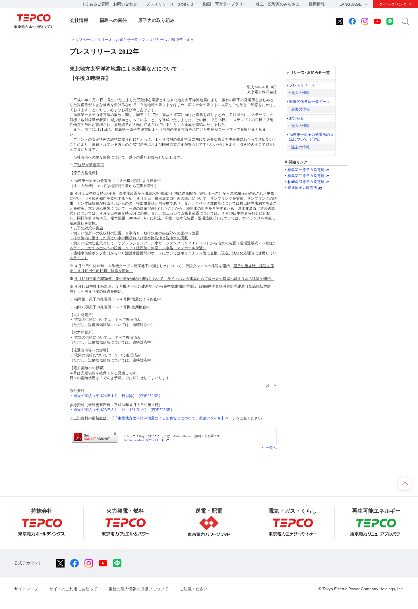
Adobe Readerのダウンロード (144, 440)
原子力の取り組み (156, 20)
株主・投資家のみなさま (278, 4)
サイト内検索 (405, 21)
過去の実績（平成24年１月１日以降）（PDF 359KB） (117, 396)
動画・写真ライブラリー (225, 4)
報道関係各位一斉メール (309, 101)
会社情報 (79, 20)
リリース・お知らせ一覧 (117, 40)
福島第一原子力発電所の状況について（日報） (311, 136)
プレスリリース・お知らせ (170, 4)
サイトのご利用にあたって (73, 589)
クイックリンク (393, 4)
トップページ (82, 40)
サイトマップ (26, 589)
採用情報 (317, 4)
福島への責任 (113, 20)
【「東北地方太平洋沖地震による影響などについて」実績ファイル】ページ (173, 418)
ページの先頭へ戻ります (405, 483)
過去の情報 (300, 93)
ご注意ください (194, 589)
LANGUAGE (350, 4)
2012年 (177, 40)
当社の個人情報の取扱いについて (138, 589)
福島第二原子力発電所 (305, 176)
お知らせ (296, 118)
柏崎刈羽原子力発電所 (305, 182)
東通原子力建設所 (302, 188)
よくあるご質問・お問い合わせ (109, 4)
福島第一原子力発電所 (305, 170)
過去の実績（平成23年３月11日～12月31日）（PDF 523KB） (123, 410)
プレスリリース (154, 40)
